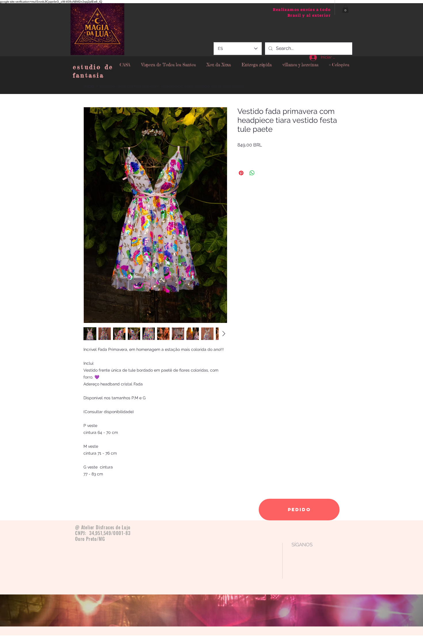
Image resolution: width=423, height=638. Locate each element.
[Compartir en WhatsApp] (252, 173)
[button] (345, 9)
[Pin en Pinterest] (241, 173)
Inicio (88, 86)
